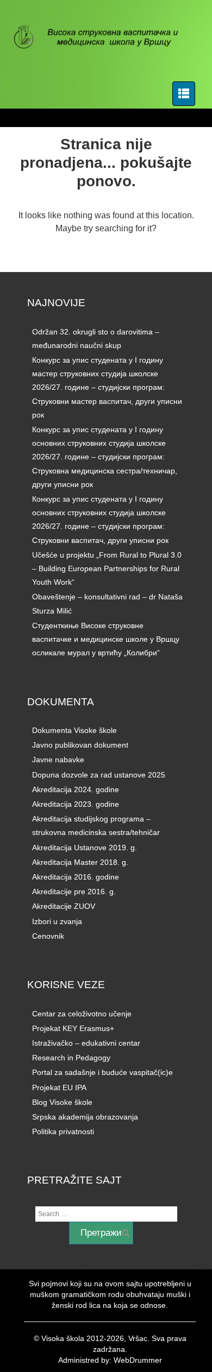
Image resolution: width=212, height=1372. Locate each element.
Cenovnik (48, 936)
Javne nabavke (58, 759)
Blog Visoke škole (62, 1102)
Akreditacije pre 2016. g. (74, 891)
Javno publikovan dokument (80, 745)
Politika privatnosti (63, 1131)
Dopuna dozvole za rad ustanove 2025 (98, 774)
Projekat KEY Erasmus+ (73, 1028)
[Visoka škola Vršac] (102, 38)
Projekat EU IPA (59, 1087)
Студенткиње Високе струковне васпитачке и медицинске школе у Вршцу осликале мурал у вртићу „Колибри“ (105, 639)
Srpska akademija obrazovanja (85, 1116)
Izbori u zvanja (57, 921)
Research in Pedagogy (71, 1057)
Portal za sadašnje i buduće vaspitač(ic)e (102, 1072)
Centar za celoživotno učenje (82, 1013)
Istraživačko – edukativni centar (86, 1043)
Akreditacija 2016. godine (75, 876)
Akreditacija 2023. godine (75, 804)
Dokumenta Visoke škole (74, 730)
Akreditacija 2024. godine (75, 789)
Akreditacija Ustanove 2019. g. (84, 847)
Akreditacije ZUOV (63, 906)
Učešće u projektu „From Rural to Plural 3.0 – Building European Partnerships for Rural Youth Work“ (107, 568)
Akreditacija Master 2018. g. (80, 862)
